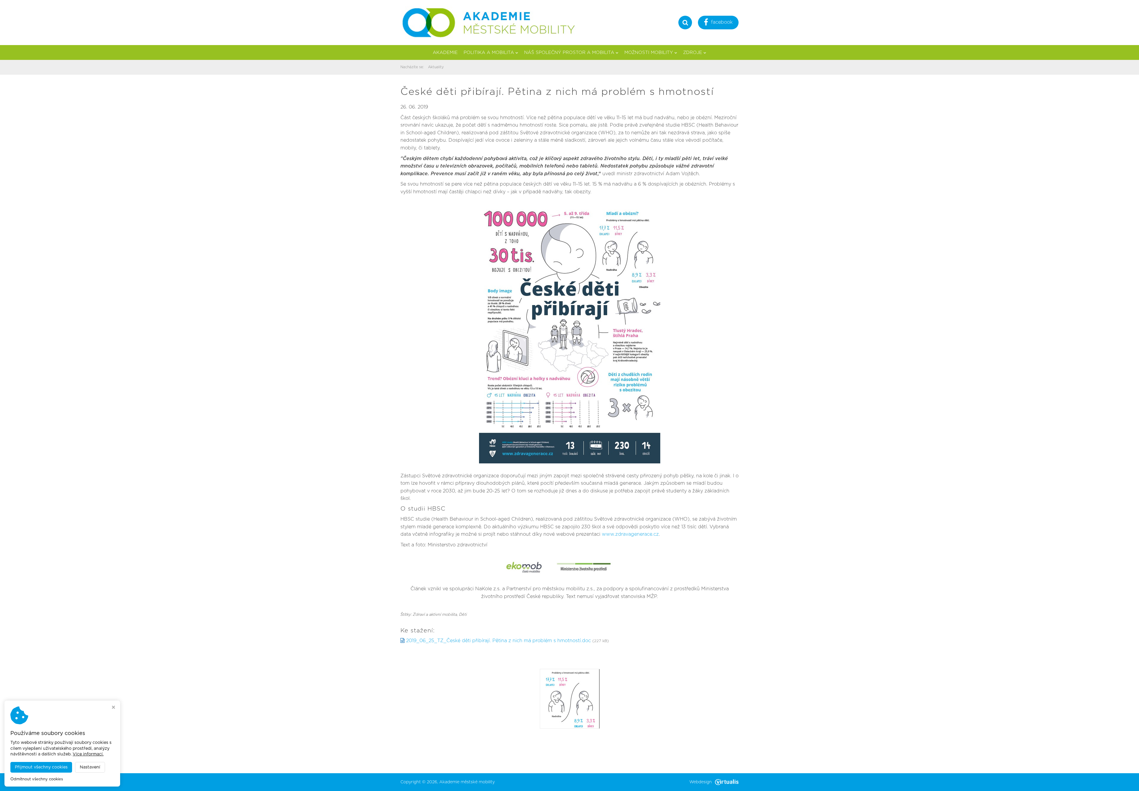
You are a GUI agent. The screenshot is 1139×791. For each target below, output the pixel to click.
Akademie (445, 52)
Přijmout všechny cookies (41, 767)
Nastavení (90, 767)
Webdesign (700, 782)
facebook (722, 22)
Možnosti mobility (648, 52)
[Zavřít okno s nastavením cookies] (113, 708)
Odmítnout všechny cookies (36, 779)
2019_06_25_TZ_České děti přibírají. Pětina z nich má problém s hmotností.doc (498, 640)
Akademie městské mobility (467, 782)
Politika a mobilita (489, 52)
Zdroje (692, 52)
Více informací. (88, 754)
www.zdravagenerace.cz (630, 534)
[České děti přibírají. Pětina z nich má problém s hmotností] (570, 698)
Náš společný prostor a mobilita (569, 52)
